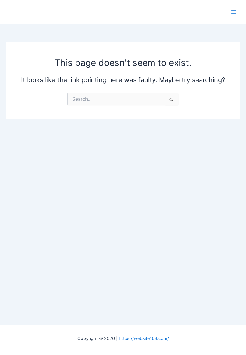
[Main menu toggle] (233, 12)
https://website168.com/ (144, 338)
